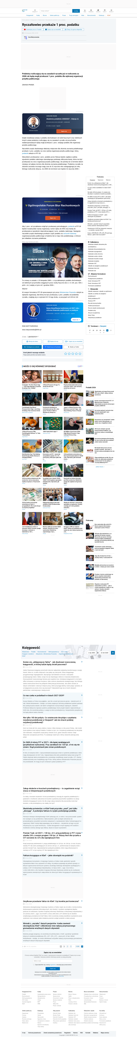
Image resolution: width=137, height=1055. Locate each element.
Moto (82, 15)
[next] (82, 946)
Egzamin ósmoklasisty (43, 1024)
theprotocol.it (102, 1022)
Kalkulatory (94, 242)
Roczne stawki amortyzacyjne (96, 308)
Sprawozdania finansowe (90, 1001)
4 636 (77, 946)
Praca (54, 1001)
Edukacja (101, 15)
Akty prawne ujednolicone (59, 1020)
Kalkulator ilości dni (93, 268)
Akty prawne (56, 1010)
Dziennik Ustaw (57, 1013)
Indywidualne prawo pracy (44, 994)
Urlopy (39, 1000)
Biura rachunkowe (89, 991)
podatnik (25, 153)
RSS (81, 1033)
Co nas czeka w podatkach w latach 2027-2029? (99, 188)
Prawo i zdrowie (57, 1005)
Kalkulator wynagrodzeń (95, 251)
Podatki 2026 (91, 387)
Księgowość (29, 15)
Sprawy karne (56, 996)
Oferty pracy (102, 1024)
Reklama (95, 1033)
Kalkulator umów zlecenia (95, 254)
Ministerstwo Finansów (68, 292)
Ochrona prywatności (34, 1033)
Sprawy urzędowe (57, 1000)
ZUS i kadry (64, 651)
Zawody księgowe (26, 1001)
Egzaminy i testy (42, 1019)
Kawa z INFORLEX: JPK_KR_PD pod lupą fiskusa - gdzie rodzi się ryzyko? (100, 233)
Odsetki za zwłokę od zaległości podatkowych (97, 295)
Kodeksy (55, 1022)
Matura (39, 1022)
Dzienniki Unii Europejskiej (59, 1019)
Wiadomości (41, 20)
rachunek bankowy (69, 233)
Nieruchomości (91, 15)
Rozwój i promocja (26, 1019)
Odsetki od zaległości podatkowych (98, 266)
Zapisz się (64, 131)
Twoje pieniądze (73, 15)
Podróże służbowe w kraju (90, 1013)
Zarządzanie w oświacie (44, 1020)
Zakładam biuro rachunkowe (91, 994)
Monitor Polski (56, 1015)
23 (110, 330)
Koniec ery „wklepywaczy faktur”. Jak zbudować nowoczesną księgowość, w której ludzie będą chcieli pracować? (100, 184)
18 (93, 330)
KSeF (109, 15)
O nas (23, 1033)
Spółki (70, 996)
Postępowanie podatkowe (95, 278)
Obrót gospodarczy (53, 651)
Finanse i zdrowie (72, 1003)
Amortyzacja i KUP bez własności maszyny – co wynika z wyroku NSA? (100, 229)
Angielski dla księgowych (66, 654)
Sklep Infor (55, 1003)
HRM (39, 1003)
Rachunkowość (92, 276)
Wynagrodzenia (41, 996)
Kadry (38, 15)
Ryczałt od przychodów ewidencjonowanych (94, 304)
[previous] (61, 946)
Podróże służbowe (88, 1019)
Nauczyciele (41, 1017)
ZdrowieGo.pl (102, 1013)
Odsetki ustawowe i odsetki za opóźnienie (100, 291)
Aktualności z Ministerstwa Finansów (46, 654)
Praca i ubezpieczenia (74, 998)
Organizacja (25, 1013)
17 (90, 330)
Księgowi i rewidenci (28, 654)
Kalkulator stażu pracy (74, 1020)
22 (107, 330)
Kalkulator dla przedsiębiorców (96, 249)
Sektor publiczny (54, 15)
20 (100, 330)
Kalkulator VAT (92, 263)
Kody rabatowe (103, 1017)
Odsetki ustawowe (88, 1020)
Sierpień (103, 326)
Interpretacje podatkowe (95, 317)
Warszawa (62, 209)
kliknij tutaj (61, 976)
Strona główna (25, 20)
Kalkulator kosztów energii (95, 258)
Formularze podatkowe (94, 285)
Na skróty (102, 1010)
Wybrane (108, 180)
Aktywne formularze (98, 274)
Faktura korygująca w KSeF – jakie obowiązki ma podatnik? (97, 215)
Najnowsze (100, 180)
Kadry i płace (25, 1020)
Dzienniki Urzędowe (58, 1017)
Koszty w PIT (91, 301)
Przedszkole (41, 1013)
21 (103, 330)
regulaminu (53, 964)
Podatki (33, 651)
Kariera (75, 1033)
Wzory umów (102, 1019)
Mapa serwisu (105, 1033)
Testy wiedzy (41, 1026)
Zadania (24, 1017)
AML (85, 1003)
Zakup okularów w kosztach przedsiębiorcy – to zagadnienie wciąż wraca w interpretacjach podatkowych (100, 202)
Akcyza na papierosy (94, 312)
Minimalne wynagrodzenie (90, 1015)
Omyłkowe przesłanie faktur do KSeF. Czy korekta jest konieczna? (99, 220)
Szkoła (39, 1015)
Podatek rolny (92, 310)
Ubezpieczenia (41, 998)
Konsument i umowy (58, 998)
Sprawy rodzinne (57, 994)
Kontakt (88, 1033)
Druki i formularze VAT (94, 283)
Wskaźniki (94, 289)
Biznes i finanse (72, 994)
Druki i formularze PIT (94, 281)
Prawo (64, 15)
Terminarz (94, 326)
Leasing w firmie (72, 1001)
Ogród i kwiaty (103, 1001)
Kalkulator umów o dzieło (95, 256)
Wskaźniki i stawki (89, 1010)
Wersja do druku (33, 341)
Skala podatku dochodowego (91, 1022)
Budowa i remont (103, 1000)
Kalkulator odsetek (73, 1019)
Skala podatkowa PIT (94, 298)
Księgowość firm (26, 991)
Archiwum (101, 1015)
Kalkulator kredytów (93, 261)
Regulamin (67, 1033)
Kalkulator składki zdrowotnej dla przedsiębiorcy (97, 245)
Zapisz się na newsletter (75, 341)
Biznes (45, 15)
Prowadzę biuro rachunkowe (91, 996)
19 (97, 330)
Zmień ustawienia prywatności (53, 1033)
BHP (39, 1001)
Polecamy (89, 520)
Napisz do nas (54, 341)
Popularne (92, 180)
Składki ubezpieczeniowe (90, 1017)
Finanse (101, 998)
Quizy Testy (91, 315)
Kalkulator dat (92, 270)
